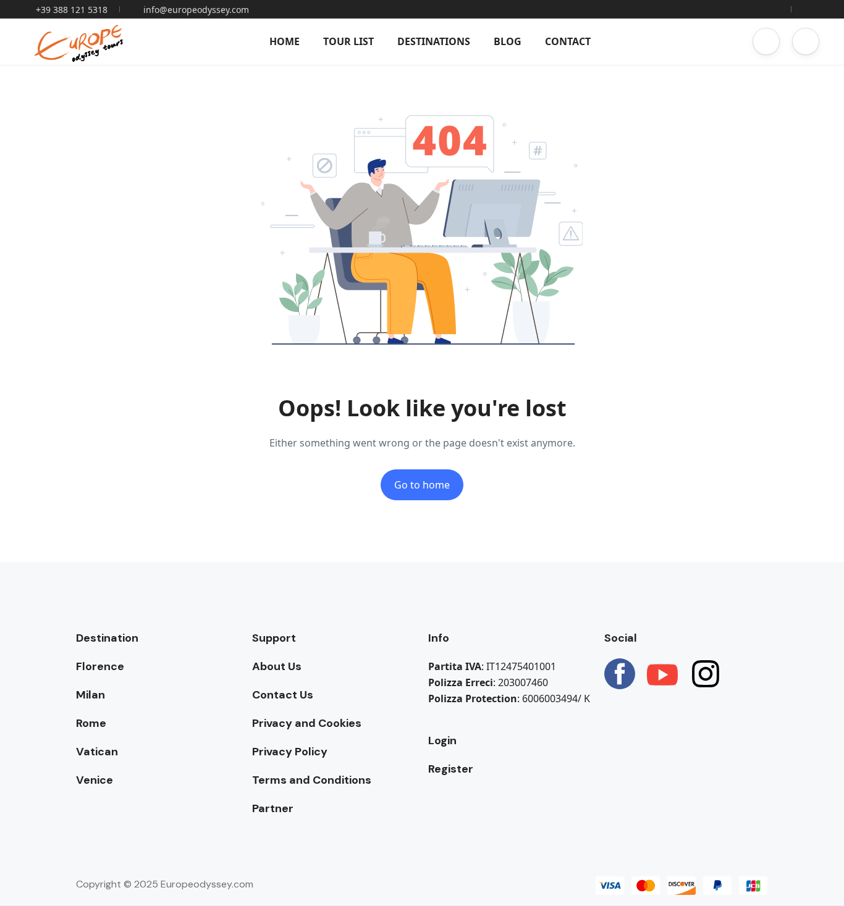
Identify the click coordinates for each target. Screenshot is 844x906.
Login (442, 740)
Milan (90, 694)
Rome (91, 723)
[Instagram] (705, 673)
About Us (277, 666)
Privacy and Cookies (306, 723)
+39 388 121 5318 (72, 9)
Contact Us (282, 694)
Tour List (348, 41)
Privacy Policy (289, 751)
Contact (568, 41)
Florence (100, 666)
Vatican (97, 751)
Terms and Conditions (311, 780)
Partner (272, 808)
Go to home (422, 485)
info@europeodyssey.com (196, 9)
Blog (507, 41)
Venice (94, 780)
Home (284, 41)
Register (450, 768)
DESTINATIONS (433, 41)
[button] (766, 41)
